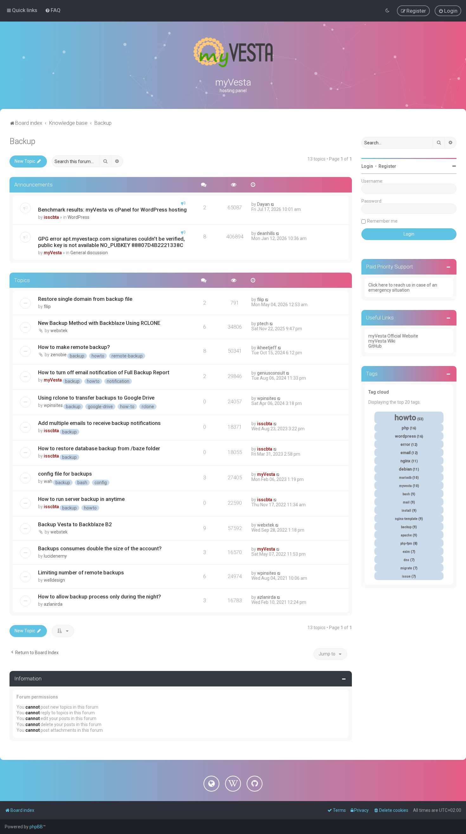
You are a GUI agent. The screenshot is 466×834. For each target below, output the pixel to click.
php (405, 428)
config (100, 482)
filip (47, 306)
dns (406, 560)
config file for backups (65, 474)
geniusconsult (271, 373)
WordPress (78, 217)
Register (387, 166)
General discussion (89, 252)
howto (98, 355)
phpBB (36, 826)
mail (406, 502)
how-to (127, 406)
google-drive (100, 406)
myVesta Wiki (381, 341)
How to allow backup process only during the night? (99, 596)
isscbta (51, 217)
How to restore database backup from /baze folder (99, 448)
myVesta (53, 252)
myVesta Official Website (393, 335)
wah (48, 481)
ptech (263, 323)
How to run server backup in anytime (81, 499)
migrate (406, 568)
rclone (148, 406)
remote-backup (127, 355)
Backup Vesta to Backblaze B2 (75, 524)
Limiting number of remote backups (81, 572)
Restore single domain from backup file (85, 299)
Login (367, 166)
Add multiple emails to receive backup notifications (99, 423)
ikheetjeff (267, 347)
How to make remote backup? (74, 347)
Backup (22, 141)
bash (82, 482)
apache (406, 535)
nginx (405, 460)
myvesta (405, 486)
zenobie (58, 354)
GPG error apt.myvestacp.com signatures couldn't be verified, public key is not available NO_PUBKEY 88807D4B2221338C (111, 242)
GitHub (375, 346)
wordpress (405, 436)
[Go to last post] (273, 204)
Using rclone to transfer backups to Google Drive (96, 398)
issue (406, 576)
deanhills (266, 233)
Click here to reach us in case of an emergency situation (402, 287)
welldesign (54, 580)
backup (77, 355)
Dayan (263, 204)
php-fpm (406, 543)
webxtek (59, 330)
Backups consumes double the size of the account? (100, 548)
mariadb (405, 477)
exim (406, 551)
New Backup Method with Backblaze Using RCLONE (99, 323)
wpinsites (53, 405)
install (406, 510)
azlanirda (53, 604)
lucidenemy (55, 556)
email (405, 452)
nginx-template (406, 519)
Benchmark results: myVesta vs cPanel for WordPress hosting (112, 209)
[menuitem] (52, 10)
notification (118, 381)
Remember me (382, 221)
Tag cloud (378, 392)
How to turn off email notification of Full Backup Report (103, 372)
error (405, 444)
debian (405, 469)
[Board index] (233, 52)
